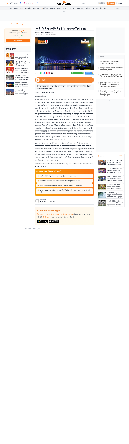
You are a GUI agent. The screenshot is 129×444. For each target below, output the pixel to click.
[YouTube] (32, 3)
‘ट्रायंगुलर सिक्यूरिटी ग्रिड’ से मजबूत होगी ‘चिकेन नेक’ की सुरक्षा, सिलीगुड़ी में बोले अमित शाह (111, 76)
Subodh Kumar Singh (49, 202)
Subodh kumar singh (46, 32)
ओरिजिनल (45, 8)
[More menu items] (108, 8)
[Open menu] (6, 8)
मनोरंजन (65, 8)
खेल (97, 8)
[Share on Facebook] (44, 73)
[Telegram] (36, 3)
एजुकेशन (52, 8)
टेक (70, 8)
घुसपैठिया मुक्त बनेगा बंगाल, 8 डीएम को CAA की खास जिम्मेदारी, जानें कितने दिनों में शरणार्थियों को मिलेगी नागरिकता (111, 84)
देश (101, 8)
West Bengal (20, 24)
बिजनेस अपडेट (55, 214)
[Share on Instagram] (49, 73)
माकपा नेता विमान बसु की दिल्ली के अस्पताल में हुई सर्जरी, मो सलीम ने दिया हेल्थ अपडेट (61, 185)
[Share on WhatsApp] (41, 73)
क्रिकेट (65, 214)
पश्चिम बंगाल (36, 8)
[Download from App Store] (54, 221)
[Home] (64, 3)
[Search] (95, 3)
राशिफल (88, 8)
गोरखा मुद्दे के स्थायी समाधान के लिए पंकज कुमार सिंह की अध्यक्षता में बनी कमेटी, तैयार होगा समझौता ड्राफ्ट (110, 93)
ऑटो (74, 8)
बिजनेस (59, 8)
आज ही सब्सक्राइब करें (18, 40)
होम (11, 8)
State (12, 24)
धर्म (93, 8)
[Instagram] (24, 3)
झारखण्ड (16, 8)
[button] (64, 53)
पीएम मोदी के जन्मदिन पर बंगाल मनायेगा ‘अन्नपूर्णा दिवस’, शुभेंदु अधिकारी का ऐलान (60, 181)
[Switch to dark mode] (101, 3)
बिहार (21, 8)
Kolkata (29, 24)
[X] (28, 3)
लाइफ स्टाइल (80, 8)
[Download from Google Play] (42, 221)
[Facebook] (20, 3)
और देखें (120, 156)
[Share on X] (52, 73)
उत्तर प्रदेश (28, 8)
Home (6, 24)
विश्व (105, 8)
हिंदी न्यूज (46, 217)
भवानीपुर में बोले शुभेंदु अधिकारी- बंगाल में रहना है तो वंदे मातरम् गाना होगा (58, 176)
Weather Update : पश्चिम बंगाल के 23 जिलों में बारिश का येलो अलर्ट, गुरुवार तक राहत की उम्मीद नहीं (65, 191)
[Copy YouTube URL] (46, 73)
